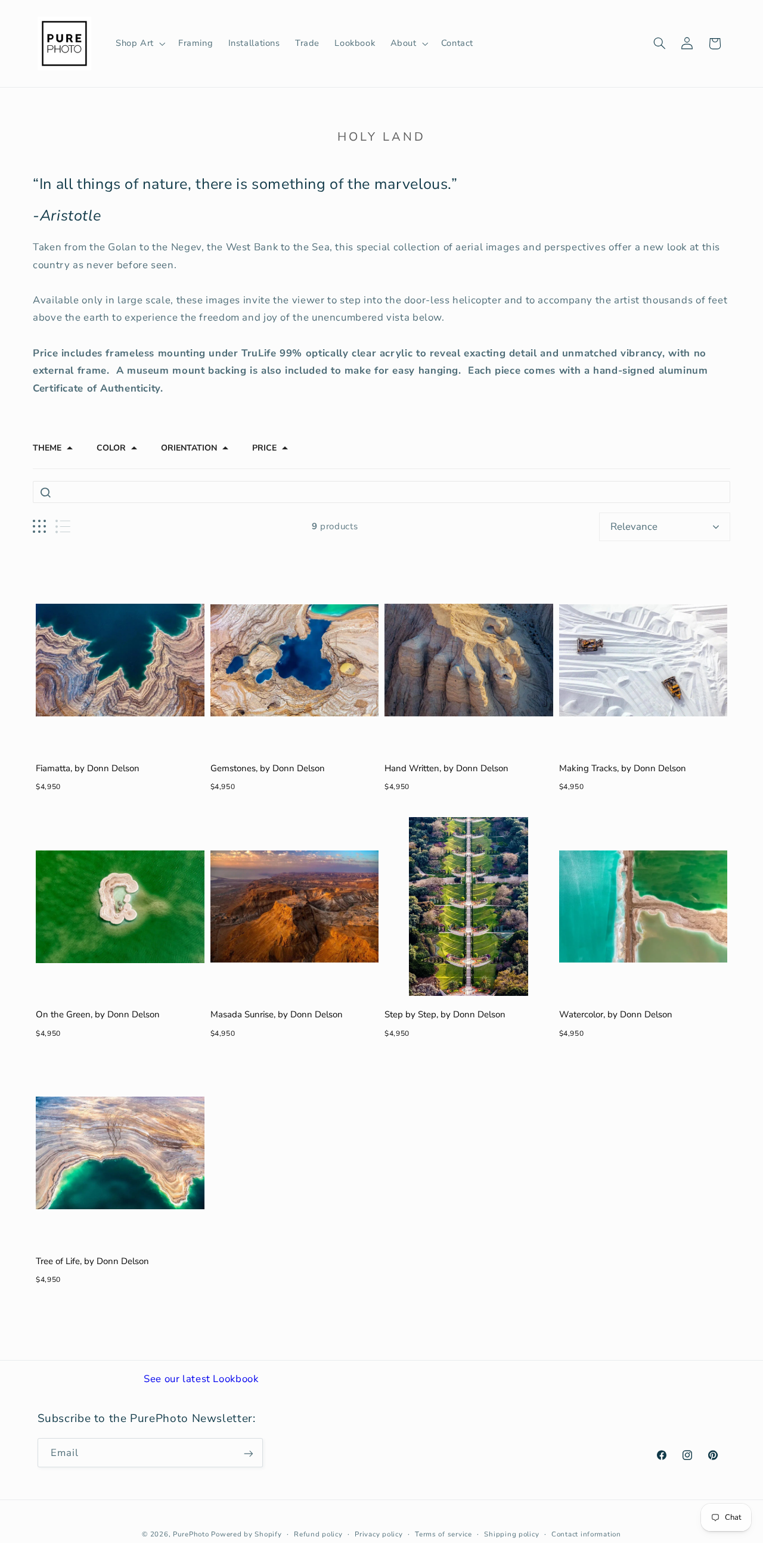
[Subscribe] (248, 1453)
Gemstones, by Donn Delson (267, 768)
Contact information (586, 1534)
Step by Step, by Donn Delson (444, 1014)
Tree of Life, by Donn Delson (92, 1261)
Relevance (633, 526)
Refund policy (318, 1534)
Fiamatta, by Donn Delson (87, 768)
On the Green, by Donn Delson (98, 1014)
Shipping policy (511, 1534)
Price (264, 448)
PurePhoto (191, 1534)
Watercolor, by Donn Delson (615, 1014)
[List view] (62, 526)
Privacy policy (378, 1534)
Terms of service (443, 1534)
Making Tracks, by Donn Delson (622, 768)
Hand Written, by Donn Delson (446, 768)
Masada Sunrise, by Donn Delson (276, 1014)
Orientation (189, 448)
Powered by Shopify (246, 1534)
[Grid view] (39, 526)
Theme (47, 448)
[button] (139, 43)
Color (111, 448)
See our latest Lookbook (201, 1379)
